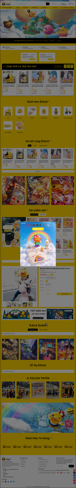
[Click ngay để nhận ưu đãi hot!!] (38, 244)
